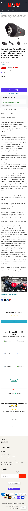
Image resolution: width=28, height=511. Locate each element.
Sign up (22, 476)
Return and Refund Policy (18, 503)
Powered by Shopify (14, 508)
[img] (14, 405)
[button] (4, 43)
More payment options (14, 93)
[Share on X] (5, 300)
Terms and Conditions (7, 503)
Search (9, 502)
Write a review (14, 321)
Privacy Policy (14, 505)
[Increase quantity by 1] (14, 80)
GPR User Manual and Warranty (9, 294)
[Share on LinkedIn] (7, 300)
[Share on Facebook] (2, 300)
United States (13, 483)
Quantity (3, 76)
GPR (3, 65)
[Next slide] (26, 43)
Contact (15, 502)
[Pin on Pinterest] (10, 300)
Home (2, 14)
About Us (20, 502)
